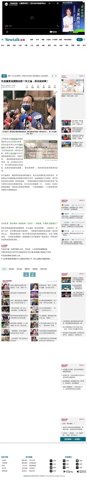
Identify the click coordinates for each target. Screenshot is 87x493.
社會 (20, 45)
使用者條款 (32, 463)
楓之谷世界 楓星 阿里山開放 (47, 294)
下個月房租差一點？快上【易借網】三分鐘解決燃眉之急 (19, 309)
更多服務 (29, 457)
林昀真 (8, 85)
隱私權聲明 (32, 465)
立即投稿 (24, 465)
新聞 (37, 39)
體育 (49, 45)
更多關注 (68, 457)
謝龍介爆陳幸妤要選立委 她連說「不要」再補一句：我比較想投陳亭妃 (19, 287)
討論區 (49, 39)
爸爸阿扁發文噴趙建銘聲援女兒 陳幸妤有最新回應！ (48, 332)
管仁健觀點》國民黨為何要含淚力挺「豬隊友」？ (48, 317)
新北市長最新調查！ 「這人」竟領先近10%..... (47, 309)
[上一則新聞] (52, 76)
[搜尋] (84, 39)
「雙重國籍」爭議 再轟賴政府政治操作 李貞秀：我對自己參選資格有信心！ (18, 332)
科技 (55, 45)
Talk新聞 (54, 39)
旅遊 (61, 45)
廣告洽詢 (32, 471)
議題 (60, 39)
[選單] (2, 39)
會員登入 (24, 471)
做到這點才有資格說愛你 (18, 293)
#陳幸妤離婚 (67, 39)
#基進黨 (11, 269)
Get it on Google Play (68, 471)
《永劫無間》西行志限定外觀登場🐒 (19, 339)
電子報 (4, 468)
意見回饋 (24, 468)
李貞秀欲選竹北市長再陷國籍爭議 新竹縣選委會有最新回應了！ (48, 340)
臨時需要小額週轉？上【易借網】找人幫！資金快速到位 (19, 325)
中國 (26, 45)
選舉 (78, 45)
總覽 (31, 39)
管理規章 (32, 468)
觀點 (43, 39)
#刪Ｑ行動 (44, 269)
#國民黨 (27, 269)
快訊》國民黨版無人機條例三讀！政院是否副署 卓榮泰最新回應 (19, 302)
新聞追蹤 (4, 471)
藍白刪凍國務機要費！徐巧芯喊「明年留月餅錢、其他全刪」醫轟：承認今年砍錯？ (48, 302)
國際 (8, 45)
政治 (2, 45)
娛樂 (37, 45)
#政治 (4, 269)
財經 (14, 45)
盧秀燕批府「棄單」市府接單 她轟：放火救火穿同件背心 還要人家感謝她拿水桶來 (48, 287)
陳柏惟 (15, 139)
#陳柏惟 (35, 269)
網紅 (43, 45)
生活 (32, 45)
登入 (79, 39)
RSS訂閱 (32, 460)
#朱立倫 (19, 269)
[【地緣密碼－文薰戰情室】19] (73, 18)
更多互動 (4, 457)
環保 (67, 45)
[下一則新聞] (55, 76)
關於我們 (24, 460)
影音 (84, 45)
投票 (3, 465)
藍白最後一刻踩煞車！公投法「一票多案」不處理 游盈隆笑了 (34, 223)
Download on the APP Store (81, 471)
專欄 (72, 45)
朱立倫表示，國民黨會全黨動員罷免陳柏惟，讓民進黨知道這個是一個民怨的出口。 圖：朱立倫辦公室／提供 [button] (29, 132)
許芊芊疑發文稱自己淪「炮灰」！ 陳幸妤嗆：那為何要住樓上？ (48, 325)
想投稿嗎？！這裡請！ (72, 439)
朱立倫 (13, 153)
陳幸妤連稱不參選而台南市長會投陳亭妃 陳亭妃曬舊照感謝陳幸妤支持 (19, 317)
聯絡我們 (24, 463)
